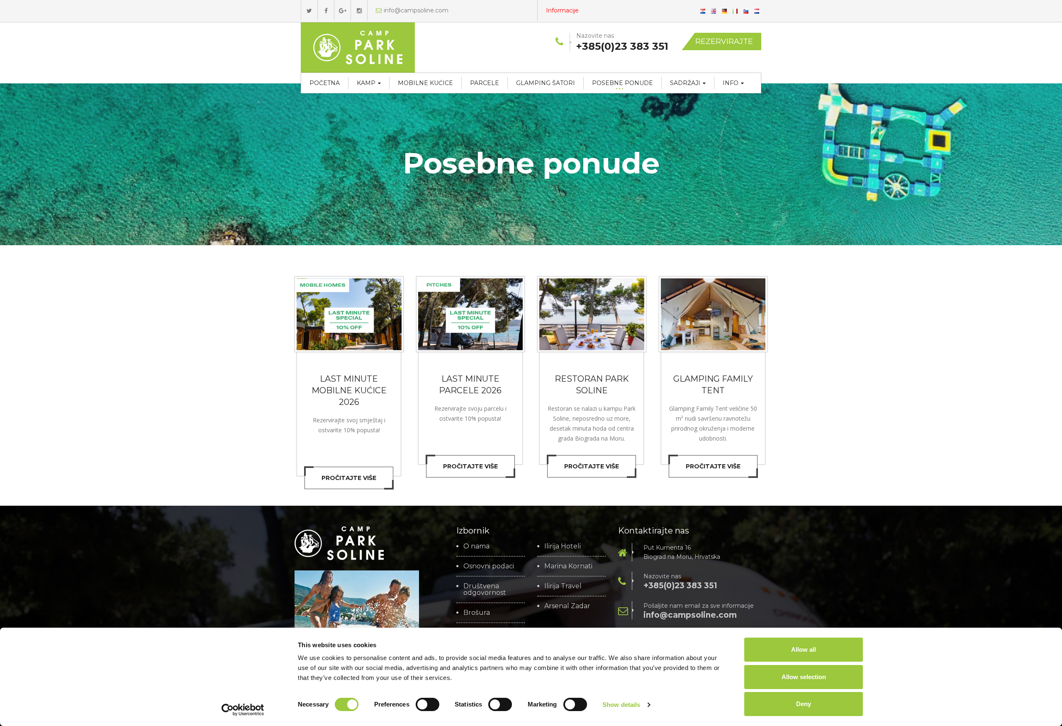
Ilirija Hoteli (562, 546)
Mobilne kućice (425, 83)
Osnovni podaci (488, 566)
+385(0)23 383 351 (680, 585)
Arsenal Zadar (567, 606)
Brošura (476, 612)
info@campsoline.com (416, 10)
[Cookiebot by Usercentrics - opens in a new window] (243, 710)
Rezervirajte (724, 41)
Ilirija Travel (563, 586)
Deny (803, 703)
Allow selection (804, 676)
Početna (324, 83)
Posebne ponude (622, 83)
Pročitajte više (349, 478)
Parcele (484, 83)
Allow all (803, 649)
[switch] (427, 704)
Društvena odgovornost (484, 589)
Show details (621, 704)
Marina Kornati (568, 566)
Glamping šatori (545, 83)
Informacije (562, 10)
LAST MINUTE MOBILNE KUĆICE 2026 (349, 390)
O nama (476, 546)
